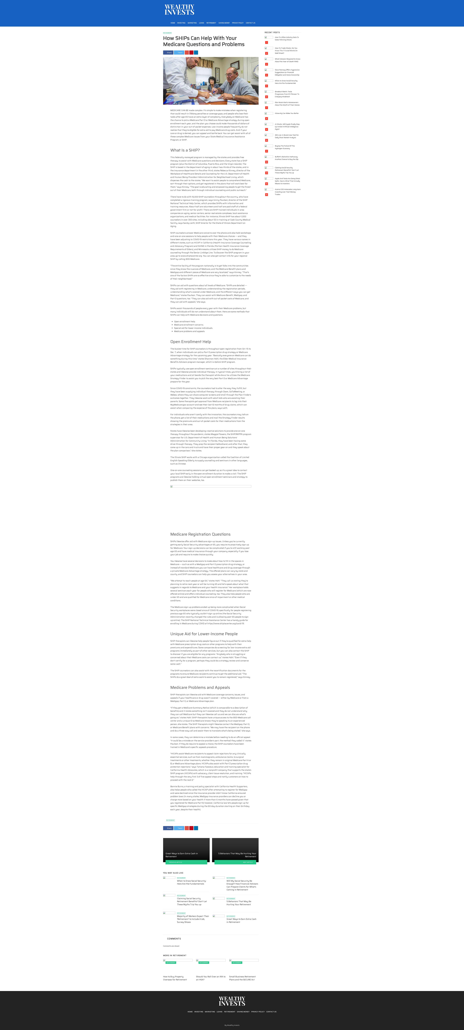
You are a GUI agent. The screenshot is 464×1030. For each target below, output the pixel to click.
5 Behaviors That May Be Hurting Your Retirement (239, 903)
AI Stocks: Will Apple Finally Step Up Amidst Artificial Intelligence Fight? (287, 127)
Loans (201, 23)
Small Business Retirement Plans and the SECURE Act (242, 978)
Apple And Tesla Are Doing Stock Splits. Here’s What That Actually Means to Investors (287, 181)
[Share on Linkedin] (196, 52)
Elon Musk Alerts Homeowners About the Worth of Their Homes (287, 103)
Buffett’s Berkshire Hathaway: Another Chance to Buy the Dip (286, 158)
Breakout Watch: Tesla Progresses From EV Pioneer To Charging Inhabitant (287, 94)
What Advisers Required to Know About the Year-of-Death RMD (287, 60)
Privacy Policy (237, 23)
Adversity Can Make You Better (287, 113)
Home (173, 23)
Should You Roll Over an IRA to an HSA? (210, 978)
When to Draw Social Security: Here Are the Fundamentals (191, 882)
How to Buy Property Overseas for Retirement (175, 978)
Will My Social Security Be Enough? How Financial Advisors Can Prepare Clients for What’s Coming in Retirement (242, 885)
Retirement (211, 23)
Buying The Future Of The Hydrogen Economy (285, 147)
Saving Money (224, 23)
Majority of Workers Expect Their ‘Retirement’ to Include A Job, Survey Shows (193, 919)
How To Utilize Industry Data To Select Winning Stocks (287, 38)
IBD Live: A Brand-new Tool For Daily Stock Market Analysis (287, 136)
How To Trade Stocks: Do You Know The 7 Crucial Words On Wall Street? (286, 50)
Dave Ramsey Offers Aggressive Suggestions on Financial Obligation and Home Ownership (287, 72)
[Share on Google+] (187, 52)
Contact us (250, 23)
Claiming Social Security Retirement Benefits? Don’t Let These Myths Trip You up (192, 901)
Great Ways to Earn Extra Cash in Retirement (241, 921)
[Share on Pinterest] (191, 52)
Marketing (192, 23)
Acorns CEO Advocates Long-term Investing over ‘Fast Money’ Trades (288, 192)
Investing (181, 23)
